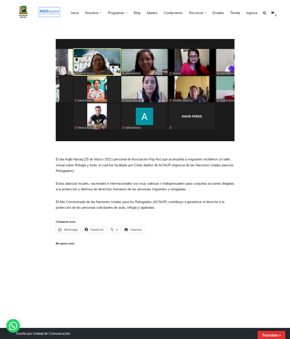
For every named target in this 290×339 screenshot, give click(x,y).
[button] (101, 13)
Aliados (152, 13)
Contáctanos (173, 13)
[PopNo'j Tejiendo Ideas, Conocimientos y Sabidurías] (23, 13)
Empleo (218, 13)
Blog (137, 13)
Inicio (75, 13)
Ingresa (251, 13)
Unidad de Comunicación (51, 333)
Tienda (235, 13)
